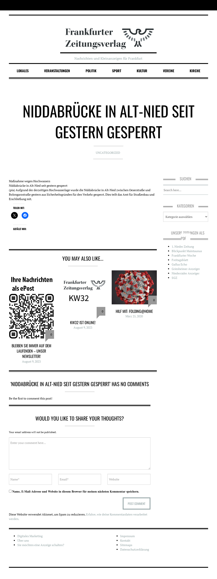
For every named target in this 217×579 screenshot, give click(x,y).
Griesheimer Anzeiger (186, 269)
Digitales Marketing (30, 536)
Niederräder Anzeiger (185, 273)
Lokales (23, 70)
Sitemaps (126, 545)
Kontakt (125, 540)
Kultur (142, 70)
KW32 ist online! (83, 322)
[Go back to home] (108, 34)
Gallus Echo (179, 264)
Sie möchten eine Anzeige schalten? (40, 545)
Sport (116, 70)
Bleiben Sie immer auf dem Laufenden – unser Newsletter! (31, 351)
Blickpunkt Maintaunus (187, 251)
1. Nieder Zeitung (183, 246)
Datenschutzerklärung (134, 549)
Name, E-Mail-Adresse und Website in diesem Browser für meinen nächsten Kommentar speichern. (75, 491)
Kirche (195, 70)
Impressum (127, 536)
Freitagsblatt (180, 260)
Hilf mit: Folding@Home (134, 311)
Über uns (23, 540)
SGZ (174, 278)
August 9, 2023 (31, 361)
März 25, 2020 (134, 316)
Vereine (168, 70)
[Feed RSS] (205, 5)
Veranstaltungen (57, 70)
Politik (91, 70)
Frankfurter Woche (184, 255)
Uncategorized (108, 153)
